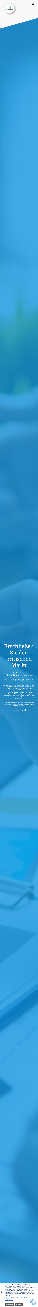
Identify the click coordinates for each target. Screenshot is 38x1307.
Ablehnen (19, 1304)
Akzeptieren (9, 1304)
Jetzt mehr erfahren (19, 710)
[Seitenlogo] (10, 9)
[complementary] (33, 1302)
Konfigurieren (9, 1300)
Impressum (24, 1297)
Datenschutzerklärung (11, 1297)
